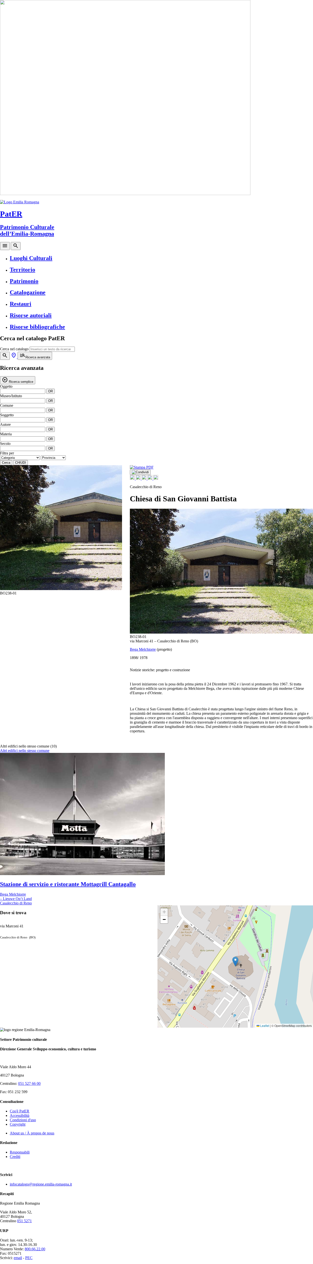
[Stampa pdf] (142, 467)
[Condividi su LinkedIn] (144, 478)
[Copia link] (155, 478)
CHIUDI (20, 462)
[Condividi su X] (139, 478)
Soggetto (7, 415)
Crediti (15, 1156)
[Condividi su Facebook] (133, 478)
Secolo (5, 443)
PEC (29, 1258)
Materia (6, 434)
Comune (6, 405)
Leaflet (264, 1025)
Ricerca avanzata (35, 355)
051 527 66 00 (29, 1083)
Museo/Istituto (11, 396)
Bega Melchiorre (143, 649)
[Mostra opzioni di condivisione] (140, 472)
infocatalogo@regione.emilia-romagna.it (41, 1184)
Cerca (6, 462)
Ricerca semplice (17, 380)
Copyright (17, 1124)
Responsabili (20, 1152)
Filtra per (7, 453)
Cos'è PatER (19, 1111)
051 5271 (24, 1221)
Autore (5, 424)
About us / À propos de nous (32, 1133)
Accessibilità (19, 1115)
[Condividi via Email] (150, 478)
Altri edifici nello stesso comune (24, 750)
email (18, 1258)
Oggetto (6, 386)
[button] (115, 530)
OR (50, 391)
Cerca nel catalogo (14, 349)
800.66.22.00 (35, 1249)
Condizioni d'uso (23, 1120)
